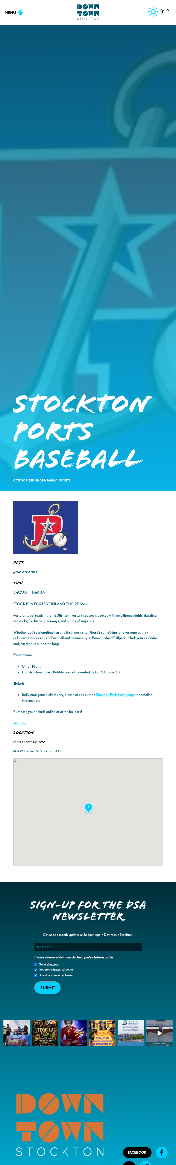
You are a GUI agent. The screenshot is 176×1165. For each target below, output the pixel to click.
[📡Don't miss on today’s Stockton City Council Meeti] (131, 1033)
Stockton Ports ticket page (115, 694)
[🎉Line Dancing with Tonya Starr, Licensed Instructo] (102, 1033)
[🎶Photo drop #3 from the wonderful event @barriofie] (16, 1033)
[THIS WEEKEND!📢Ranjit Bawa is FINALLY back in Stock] (74, 1033)
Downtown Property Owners (56, 975)
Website (19, 723)
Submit (47, 988)
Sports (64, 480)
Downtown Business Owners (56, 970)
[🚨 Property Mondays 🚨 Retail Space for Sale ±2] (159, 1033)
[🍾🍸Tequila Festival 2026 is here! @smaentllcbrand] (45, 1033)
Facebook (137, 1152)
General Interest (49, 964)
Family (52, 480)
